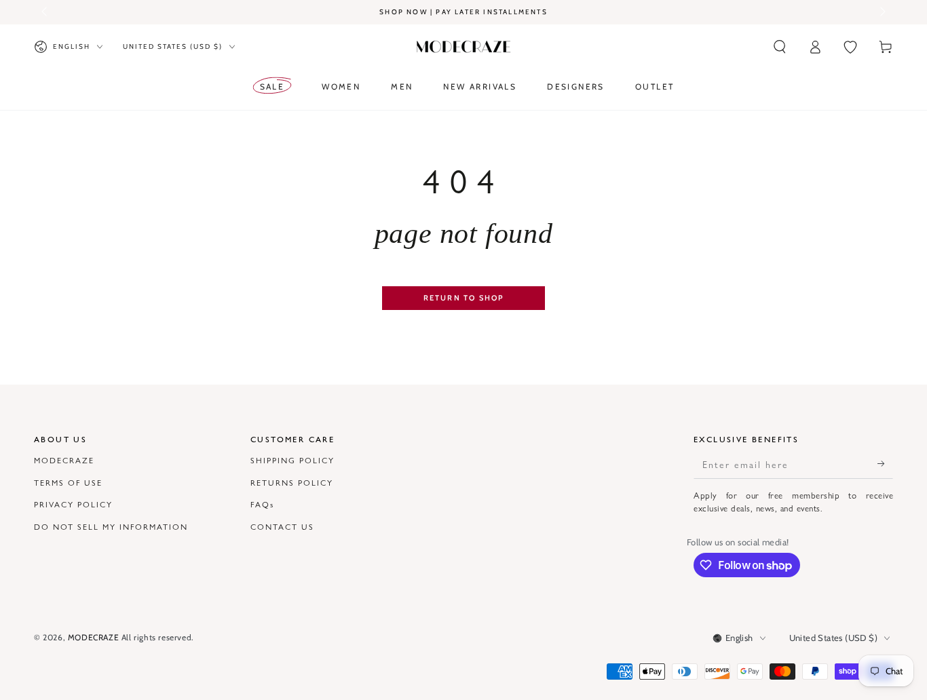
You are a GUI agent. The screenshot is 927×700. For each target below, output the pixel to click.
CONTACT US (282, 526)
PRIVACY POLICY (73, 504)
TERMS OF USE (68, 482)
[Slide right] (881, 12)
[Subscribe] (885, 463)
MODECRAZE (64, 460)
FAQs (262, 504)
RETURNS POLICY (291, 482)
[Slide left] (45, 12)
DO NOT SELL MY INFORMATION (111, 526)
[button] (779, 47)
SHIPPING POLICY (292, 460)
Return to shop (463, 298)
